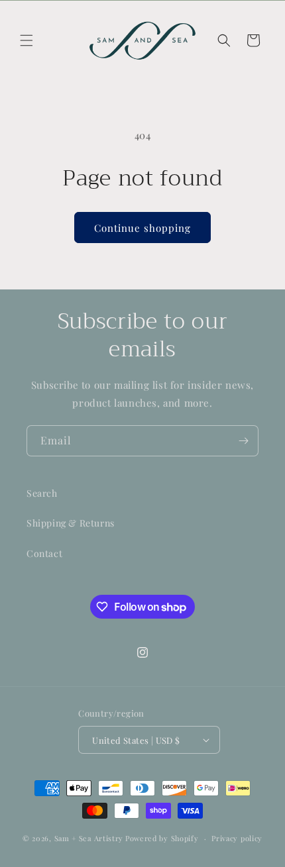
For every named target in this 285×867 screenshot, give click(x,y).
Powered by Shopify (162, 838)
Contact (44, 553)
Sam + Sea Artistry (89, 838)
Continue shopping (142, 227)
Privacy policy (236, 838)
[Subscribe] (243, 440)
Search (42, 493)
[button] (26, 40)
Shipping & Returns (71, 523)
